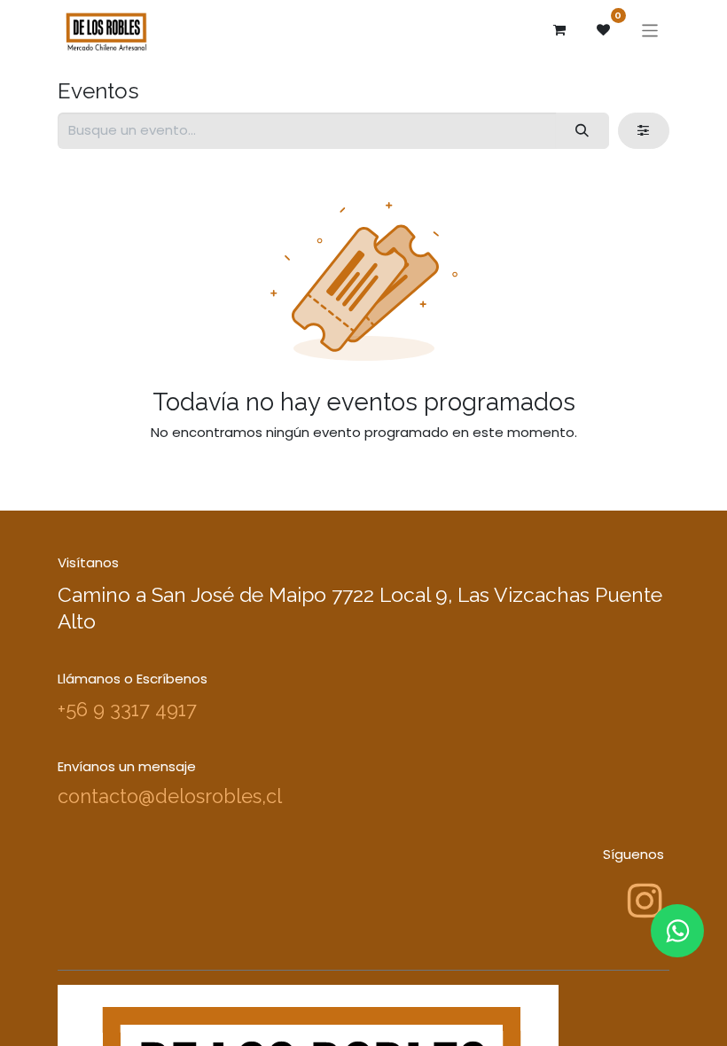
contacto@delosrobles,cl (170, 796)
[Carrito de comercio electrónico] (559, 30)
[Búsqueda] (582, 131)
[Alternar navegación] (650, 30)
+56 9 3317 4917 (127, 710)
